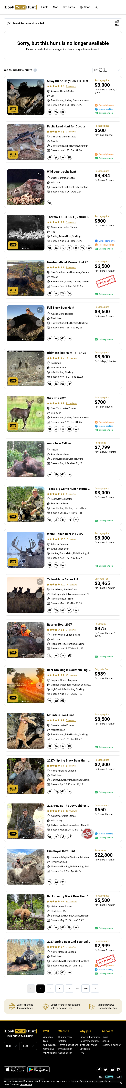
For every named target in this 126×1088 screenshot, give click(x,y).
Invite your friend (88, 1045)
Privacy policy (65, 1049)
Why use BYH (50, 1052)
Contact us (48, 1049)
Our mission (49, 1045)
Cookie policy (65, 1052)
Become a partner (111, 1045)
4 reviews (71, 494)
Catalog (62, 1041)
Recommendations (90, 1041)
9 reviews (71, 86)
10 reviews (71, 811)
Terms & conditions (68, 1045)
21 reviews (71, 675)
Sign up (106, 1041)
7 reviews (71, 131)
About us (48, 1037)
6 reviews (71, 222)
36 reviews (71, 358)
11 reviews (71, 403)
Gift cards (85, 1049)
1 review (71, 539)
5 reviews (71, 720)
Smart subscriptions (90, 1037)
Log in (105, 1037)
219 (85, 988)
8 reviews (71, 267)
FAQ (82, 1052)
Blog (45, 1041)
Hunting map (65, 1037)
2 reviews (71, 630)
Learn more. (26, 1084)
